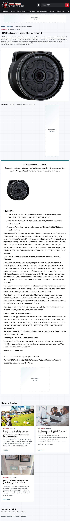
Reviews (13, 11)
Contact (17, 516)
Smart (33, 104)
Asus (20, 104)
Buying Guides (21, 11)
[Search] (67, 5)
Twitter (41, 360)
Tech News (5, 11)
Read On (5, 450)
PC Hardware (31, 11)
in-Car (29, 104)
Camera (25, 104)
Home (3, 26)
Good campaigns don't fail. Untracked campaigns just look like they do (52, 432)
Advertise (10, 516)
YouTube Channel (27, 363)
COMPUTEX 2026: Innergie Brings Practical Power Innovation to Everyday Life (15, 482)
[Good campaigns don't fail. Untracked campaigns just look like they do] (52, 416)
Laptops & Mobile (42, 11)
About (3, 516)
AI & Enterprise (60, 11)
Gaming (51, 11)
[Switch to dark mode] (38, 5)
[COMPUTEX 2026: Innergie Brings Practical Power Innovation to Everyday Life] (17, 465)
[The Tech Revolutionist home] (18, 5)
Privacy (23, 516)
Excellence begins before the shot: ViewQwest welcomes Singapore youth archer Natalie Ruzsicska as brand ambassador (16, 434)
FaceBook (57, 360)
